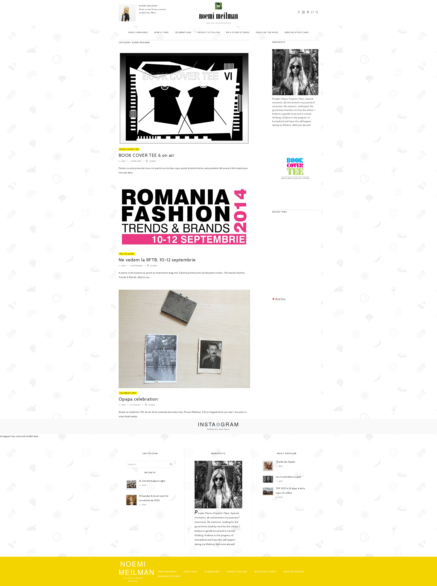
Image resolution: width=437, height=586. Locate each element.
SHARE (152, 161)
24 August (135, 405)
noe (124, 161)
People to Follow (209, 32)
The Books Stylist (285, 461)
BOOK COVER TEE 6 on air (146, 155)
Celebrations (183, 32)
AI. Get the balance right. (152, 480)
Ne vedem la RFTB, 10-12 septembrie (157, 260)
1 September (136, 266)
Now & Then (161, 32)
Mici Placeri (126, 254)
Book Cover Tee (129, 149)
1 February (136, 161)
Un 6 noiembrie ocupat (288, 476)
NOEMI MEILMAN (148, 6)
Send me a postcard (297, 32)
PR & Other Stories (237, 32)
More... (154, 12)
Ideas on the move (267, 32)
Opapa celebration (138, 399)
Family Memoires (138, 32)
